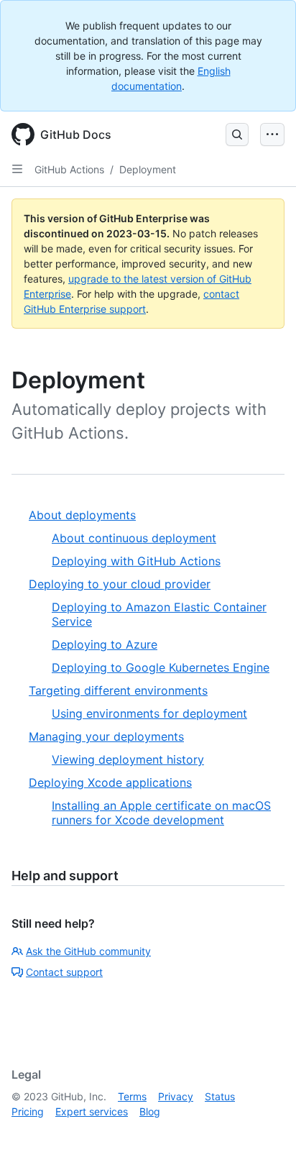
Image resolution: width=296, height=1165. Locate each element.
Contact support (64, 972)
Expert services (91, 1111)
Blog (149, 1111)
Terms (132, 1096)
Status (220, 1096)
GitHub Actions (69, 169)
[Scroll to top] (264, 1133)
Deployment (147, 169)
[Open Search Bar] (237, 134)
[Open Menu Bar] (272, 134)
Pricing (27, 1111)
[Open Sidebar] (17, 169)
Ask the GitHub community (88, 951)
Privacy (175, 1096)
